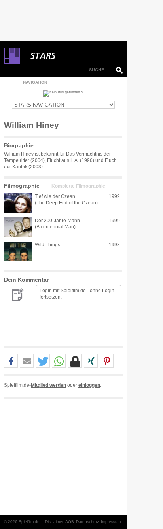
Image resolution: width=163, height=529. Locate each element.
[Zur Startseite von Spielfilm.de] (12, 62)
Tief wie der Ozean (55, 196)
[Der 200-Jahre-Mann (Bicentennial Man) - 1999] (18, 227)
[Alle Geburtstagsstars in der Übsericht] (71, 55)
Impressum (111, 521)
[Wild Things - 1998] (18, 251)
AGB (69, 521)
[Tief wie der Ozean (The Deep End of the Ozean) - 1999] (18, 203)
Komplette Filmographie (78, 186)
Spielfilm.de (73, 290)
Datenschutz (87, 521)
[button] (10, 361)
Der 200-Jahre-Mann (57, 220)
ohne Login (102, 290)
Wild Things (47, 244)
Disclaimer (54, 521)
